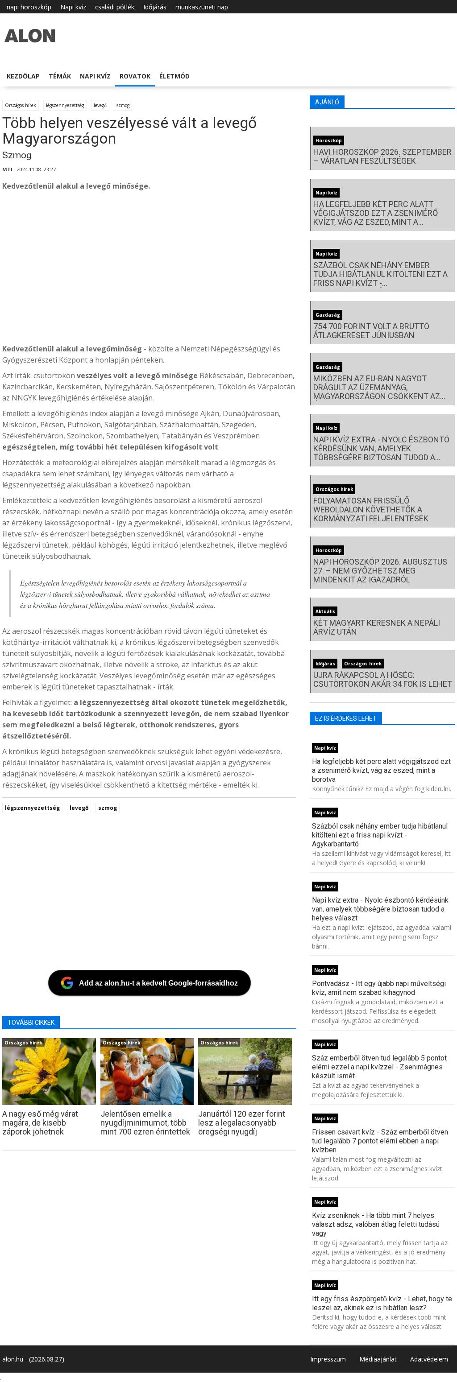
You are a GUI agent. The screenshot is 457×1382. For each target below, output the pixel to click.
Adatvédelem (429, 1359)
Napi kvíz (73, 7)
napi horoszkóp (29, 7)
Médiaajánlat (378, 1359)
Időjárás (154, 7)
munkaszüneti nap (201, 7)
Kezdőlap (23, 76)
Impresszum (328, 1359)
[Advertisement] (227, 269)
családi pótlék (114, 7)
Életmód (174, 76)
